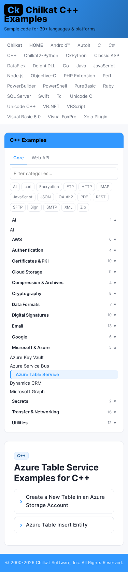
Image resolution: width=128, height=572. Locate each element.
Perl (107, 75)
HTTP (87, 186)
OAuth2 (66, 197)
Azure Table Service (37, 374)
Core (18, 157)
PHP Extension (79, 75)
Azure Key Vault (27, 357)
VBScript (76, 106)
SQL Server (19, 96)
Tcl (59, 96)
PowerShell (55, 86)
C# (112, 45)
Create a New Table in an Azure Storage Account (65, 501)
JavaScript (104, 65)
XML (68, 207)
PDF (84, 197)
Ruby (108, 86)
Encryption (49, 186)
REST (100, 197)
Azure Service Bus (29, 366)
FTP (70, 186)
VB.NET (51, 106)
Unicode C (81, 96)
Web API (40, 157)
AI (15, 186)
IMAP (104, 186)
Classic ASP (106, 55)
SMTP (51, 207)
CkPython (76, 55)
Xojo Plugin (96, 116)
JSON (45, 197)
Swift (43, 96)
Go (66, 65)
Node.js (15, 75)
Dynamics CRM (26, 383)
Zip (83, 207)
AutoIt (83, 45)
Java (81, 65)
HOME (36, 45)
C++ (12, 55)
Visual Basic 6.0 (24, 116)
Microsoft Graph (27, 391)
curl (28, 186)
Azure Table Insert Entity (57, 524)
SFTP (18, 207)
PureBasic (85, 86)
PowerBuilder (21, 86)
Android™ (60, 45)
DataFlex (16, 65)
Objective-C (43, 75)
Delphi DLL (44, 65)
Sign (34, 207)
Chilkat (14, 45)
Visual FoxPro (62, 116)
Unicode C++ (21, 106)
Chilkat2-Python (41, 55)
